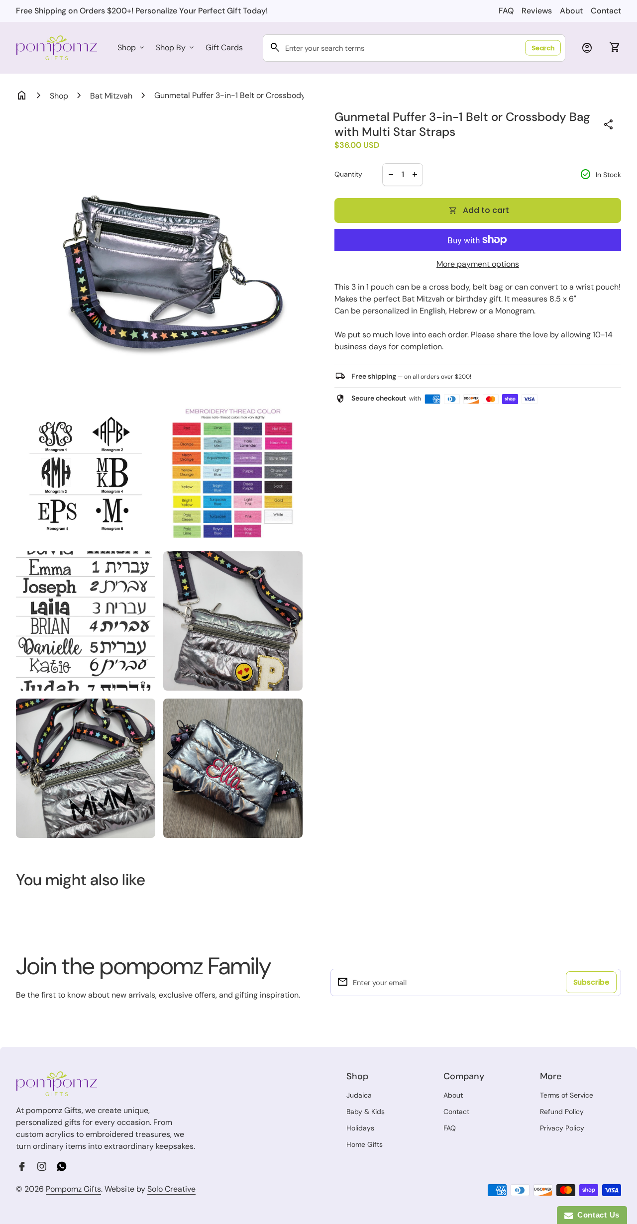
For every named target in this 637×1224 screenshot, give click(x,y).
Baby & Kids (365, 1111)
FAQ (506, 10)
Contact (606, 10)
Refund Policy (562, 1111)
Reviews (537, 10)
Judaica (359, 1095)
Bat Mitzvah (111, 96)
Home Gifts (364, 1144)
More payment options (477, 264)
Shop (131, 47)
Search (542, 48)
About (571, 10)
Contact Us (596, 1215)
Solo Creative (171, 1189)
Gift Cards (224, 47)
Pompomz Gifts (73, 1189)
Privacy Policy (562, 1127)
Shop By (176, 47)
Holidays (360, 1127)
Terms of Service (566, 1095)
